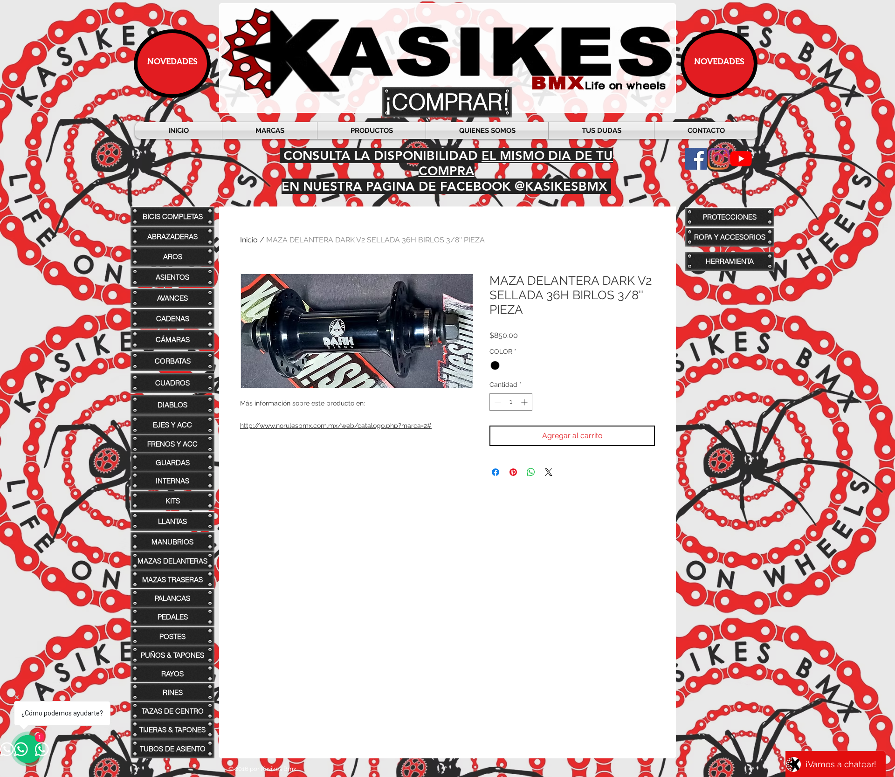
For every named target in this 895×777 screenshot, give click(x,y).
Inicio (249, 239)
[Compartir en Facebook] (495, 472)
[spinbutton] (511, 402)
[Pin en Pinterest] (513, 472)
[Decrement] (497, 402)
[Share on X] (548, 472)
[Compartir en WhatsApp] (531, 472)
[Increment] (525, 402)
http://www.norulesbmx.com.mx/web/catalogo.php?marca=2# (336, 425)
